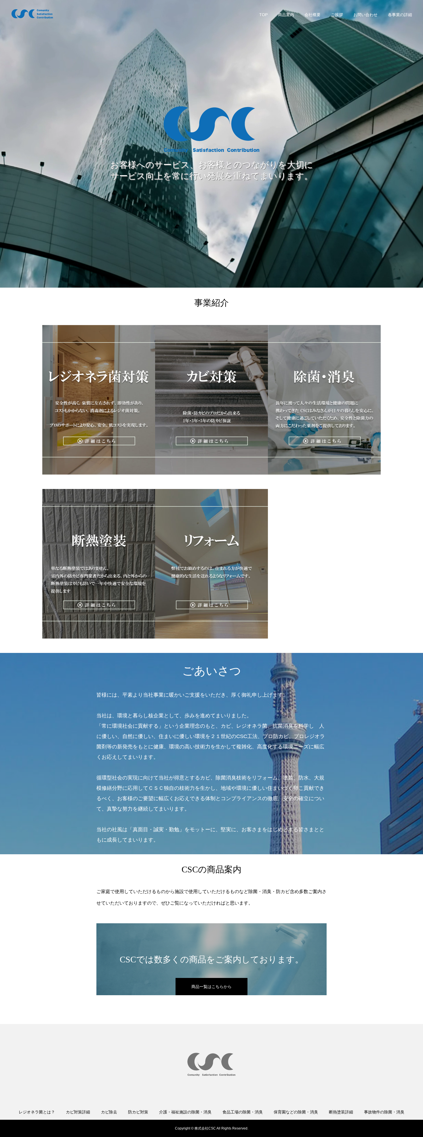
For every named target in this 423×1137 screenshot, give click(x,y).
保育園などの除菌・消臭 (296, 1112)
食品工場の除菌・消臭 (242, 1112)
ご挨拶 (337, 14)
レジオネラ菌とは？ (37, 1112)
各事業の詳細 (400, 14)
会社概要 (312, 14)
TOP (263, 14)
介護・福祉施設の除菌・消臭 (185, 1112)
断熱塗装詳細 (341, 1112)
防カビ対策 (138, 1112)
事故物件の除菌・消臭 (384, 1112)
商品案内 (286, 14)
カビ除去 (109, 1112)
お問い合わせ (365, 14)
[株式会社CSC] (33, 14)
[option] (98, 400)
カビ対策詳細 (78, 1112)
